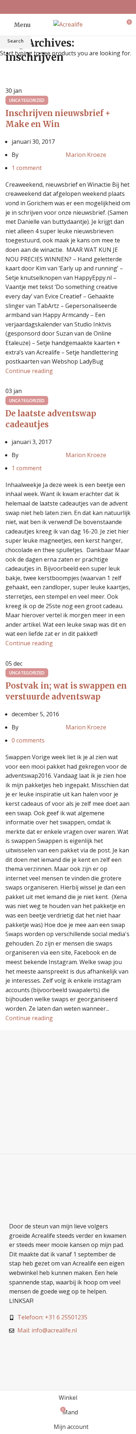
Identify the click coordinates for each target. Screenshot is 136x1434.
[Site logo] (68, 24)
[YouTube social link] (77, 6)
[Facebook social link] (58, 6)
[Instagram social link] (68, 6)
